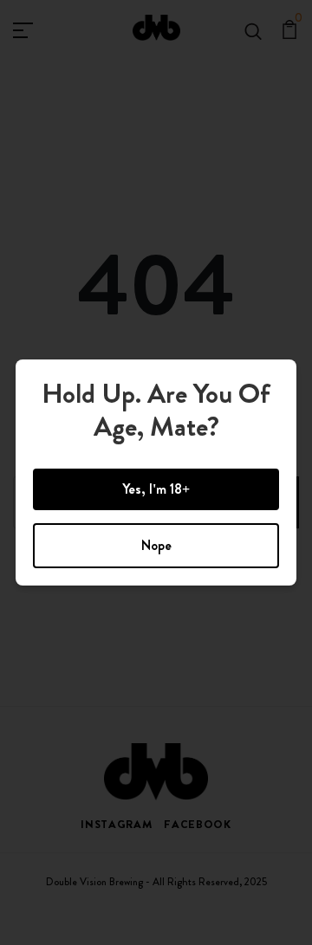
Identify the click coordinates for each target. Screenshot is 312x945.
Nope (156, 545)
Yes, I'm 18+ (156, 489)
